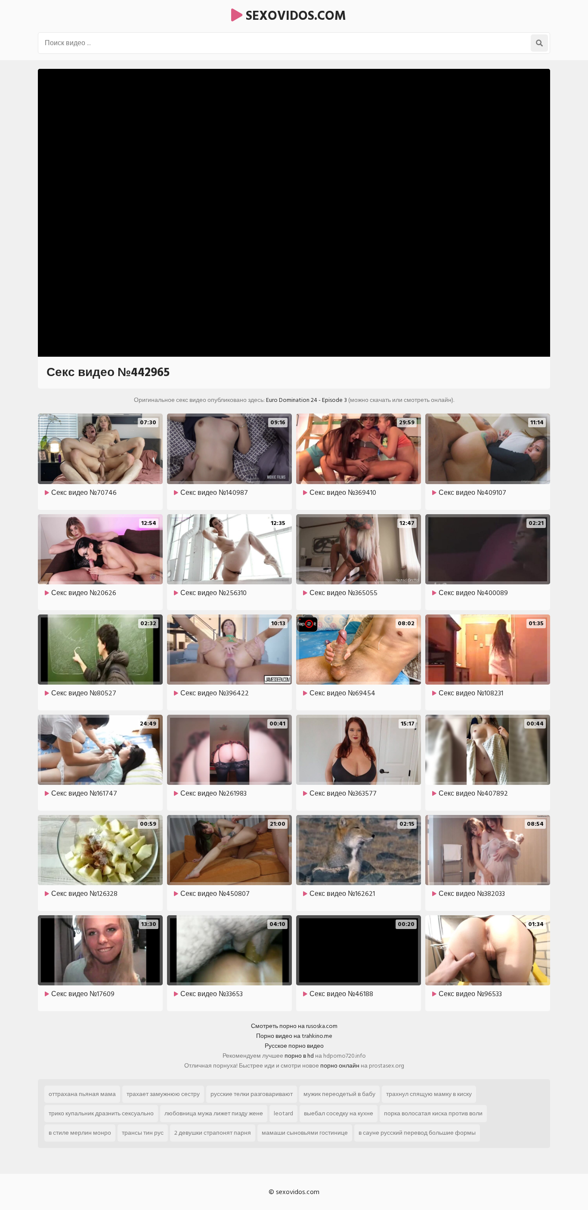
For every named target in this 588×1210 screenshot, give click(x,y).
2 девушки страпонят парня (212, 1133)
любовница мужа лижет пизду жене (213, 1113)
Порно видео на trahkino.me (294, 1036)
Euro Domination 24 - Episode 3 (306, 400)
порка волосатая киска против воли (433, 1113)
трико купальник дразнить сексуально (101, 1113)
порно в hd (299, 1056)
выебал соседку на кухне (338, 1113)
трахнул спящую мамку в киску (429, 1094)
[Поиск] (539, 43)
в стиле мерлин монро (80, 1133)
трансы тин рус (143, 1133)
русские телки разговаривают (251, 1094)
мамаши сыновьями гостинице (305, 1133)
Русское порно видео (294, 1046)
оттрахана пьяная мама (82, 1094)
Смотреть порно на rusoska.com (294, 1026)
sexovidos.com (294, 16)
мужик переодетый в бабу (339, 1094)
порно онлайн (339, 1066)
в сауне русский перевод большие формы (417, 1133)
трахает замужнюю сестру (163, 1094)
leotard (283, 1113)
